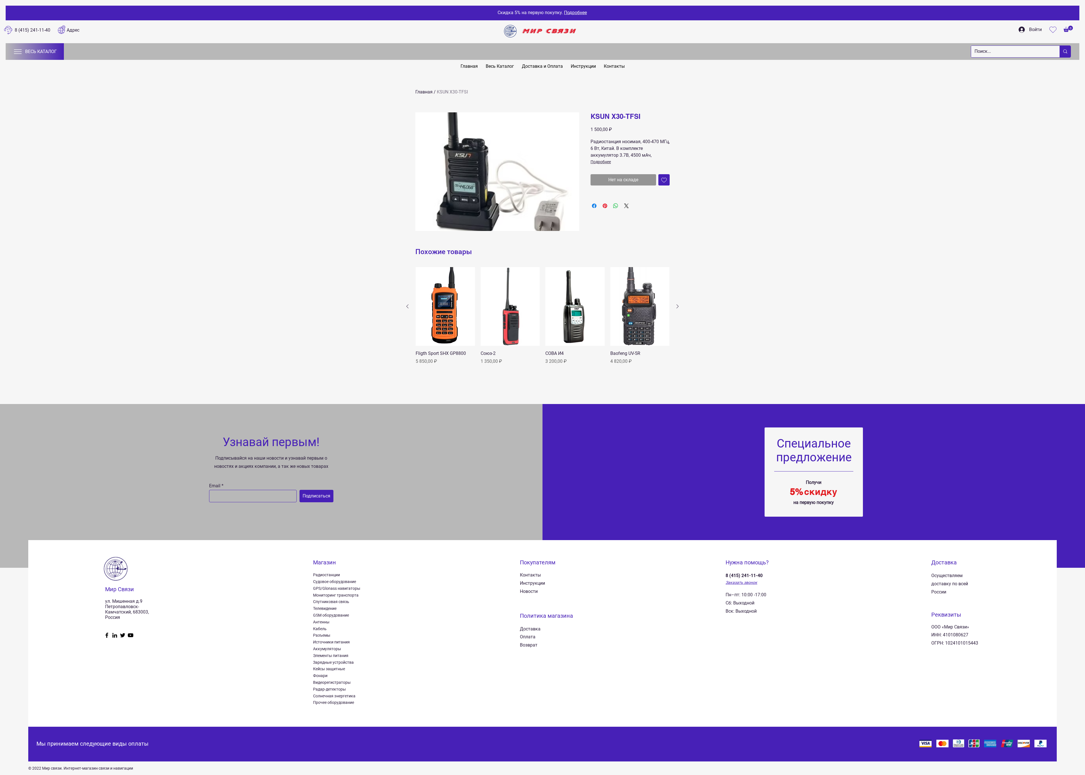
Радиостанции (326, 575)
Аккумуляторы (327, 649)
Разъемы (321, 635)
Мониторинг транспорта (336, 595)
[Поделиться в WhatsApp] (615, 205)
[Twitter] (122, 635)
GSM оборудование (331, 615)
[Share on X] (626, 205)
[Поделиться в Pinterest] (605, 205)
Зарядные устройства (333, 662)
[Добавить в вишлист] (664, 179)
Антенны (321, 622)
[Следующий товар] (677, 306)
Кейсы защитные (329, 669)
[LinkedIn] (114, 635)
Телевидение (325, 608)
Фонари (320, 675)
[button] (1068, 29)
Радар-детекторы (329, 689)
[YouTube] (130, 635)
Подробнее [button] (575, 12)
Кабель (320, 628)
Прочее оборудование (333, 702)
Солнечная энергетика (334, 696)
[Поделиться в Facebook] (594, 205)
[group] (542, 319)
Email (214, 486)
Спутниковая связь (331, 601)
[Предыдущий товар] (407, 306)
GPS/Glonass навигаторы (336, 588)
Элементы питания (330, 655)
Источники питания (331, 642)
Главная (424, 92)
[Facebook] (106, 635)
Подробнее (601, 162)
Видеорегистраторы (332, 682)
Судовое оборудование (334, 581)
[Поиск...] (1065, 51)
